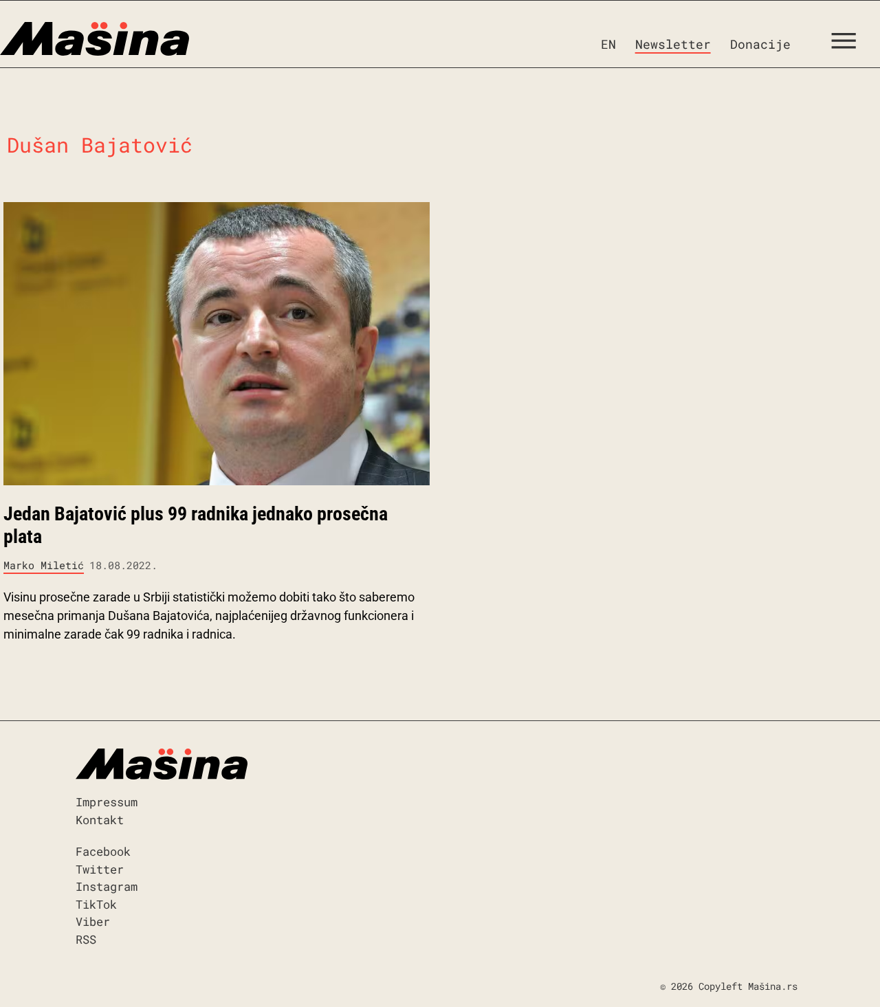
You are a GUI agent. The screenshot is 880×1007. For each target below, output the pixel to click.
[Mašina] (94, 39)
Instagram (107, 886)
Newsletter (673, 44)
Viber (93, 921)
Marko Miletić (43, 565)
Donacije (760, 44)
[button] (848, 44)
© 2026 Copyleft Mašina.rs (729, 986)
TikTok (96, 904)
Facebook (103, 851)
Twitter (100, 869)
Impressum (107, 802)
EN (608, 44)
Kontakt (100, 820)
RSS (86, 939)
